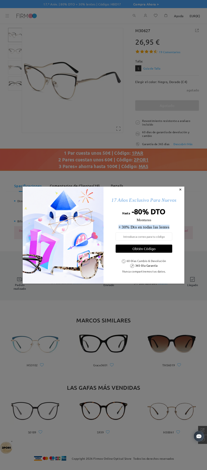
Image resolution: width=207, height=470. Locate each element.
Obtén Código (144, 248)
